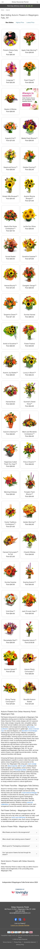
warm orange (32, 764)
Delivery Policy (20, 944)
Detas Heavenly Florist (20, 2)
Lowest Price (30, 22)
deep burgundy (12, 766)
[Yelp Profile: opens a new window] (24, 919)
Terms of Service (7, 942)
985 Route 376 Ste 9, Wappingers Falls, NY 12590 (20, 909)
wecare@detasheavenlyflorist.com (20, 913)
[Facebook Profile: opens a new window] (15, 919)
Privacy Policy (17, 942)
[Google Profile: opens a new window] (20, 919)
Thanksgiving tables (20, 770)
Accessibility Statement (30, 942)
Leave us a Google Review (20, 925)
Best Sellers (9, 22)
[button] (36, 944)
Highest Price (20, 22)
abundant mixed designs (29, 731)
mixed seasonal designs (29, 792)
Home (2, 10)
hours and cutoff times (18, 817)
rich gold (23, 766)
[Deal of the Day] (29, 100)
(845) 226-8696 (20, 911)
